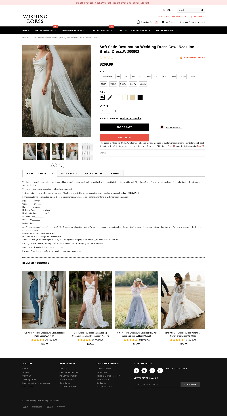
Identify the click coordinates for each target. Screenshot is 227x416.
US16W (192, 76)
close (204, 2)
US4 (125, 76)
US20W (113, 84)
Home (25, 38)
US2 (118, 76)
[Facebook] (136, 370)
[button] (106, 57)
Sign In (183, 22)
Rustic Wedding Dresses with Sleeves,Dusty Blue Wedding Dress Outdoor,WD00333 (136, 334)
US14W (183, 76)
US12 (157, 76)
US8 (140, 76)
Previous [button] (54, 165)
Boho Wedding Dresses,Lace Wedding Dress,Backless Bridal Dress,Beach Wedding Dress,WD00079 (90, 335)
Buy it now (124, 137)
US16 (174, 76)
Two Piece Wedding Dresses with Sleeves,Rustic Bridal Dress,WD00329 (44, 334)
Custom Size (106, 76)
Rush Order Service (130, 118)
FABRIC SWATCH (132, 193)
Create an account (197, 22)
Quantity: (104, 105)
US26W (143, 84)
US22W (123, 84)
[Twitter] (144, 370)
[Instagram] (152, 370)
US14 (165, 76)
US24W (133, 84)
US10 (149, 76)
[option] (57, 91)
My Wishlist (171, 22)
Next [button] (61, 165)
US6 (133, 76)
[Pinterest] (160, 370)
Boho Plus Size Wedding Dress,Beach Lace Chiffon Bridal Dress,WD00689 (183, 334)
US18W (103, 84)
